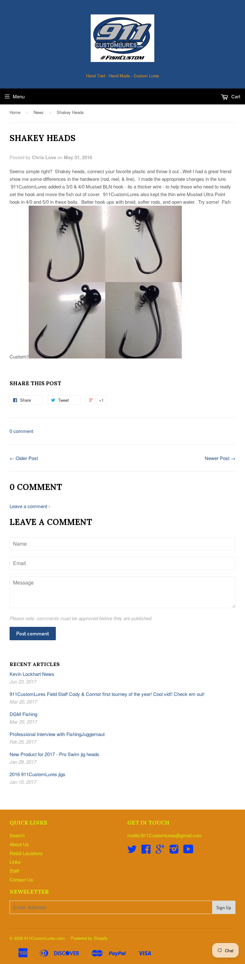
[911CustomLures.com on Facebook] (146, 850)
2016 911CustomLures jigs (37, 774)
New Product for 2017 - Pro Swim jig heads (54, 754)
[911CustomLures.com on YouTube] (188, 850)
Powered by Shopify (89, 938)
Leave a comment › (30, 506)
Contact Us (21, 879)
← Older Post (24, 458)
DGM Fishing (23, 714)
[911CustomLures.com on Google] (160, 850)
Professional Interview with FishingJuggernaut (57, 734)
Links (15, 861)
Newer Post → (220, 458)
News (38, 112)
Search (17, 835)
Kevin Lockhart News (32, 673)
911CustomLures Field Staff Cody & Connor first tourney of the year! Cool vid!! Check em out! (107, 694)
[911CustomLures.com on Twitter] (132, 850)
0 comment (21, 431)
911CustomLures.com (44, 938)
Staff (14, 870)
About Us (19, 844)
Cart (235, 96)
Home (15, 112)
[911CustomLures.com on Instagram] (174, 850)
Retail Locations (26, 853)
